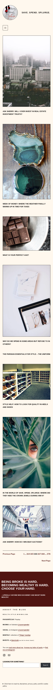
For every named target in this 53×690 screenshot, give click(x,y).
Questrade (15, 640)
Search (45, 665)
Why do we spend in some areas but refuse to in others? (26, 342)
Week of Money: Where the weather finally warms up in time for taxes (24, 205)
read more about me (16, 647)
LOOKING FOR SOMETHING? (13, 662)
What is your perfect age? (16, 255)
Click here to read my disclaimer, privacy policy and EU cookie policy (25, 685)
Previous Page (9, 554)
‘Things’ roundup (24, 635)
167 (39, 554)
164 (28, 554)
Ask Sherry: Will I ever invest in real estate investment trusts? (24, 112)
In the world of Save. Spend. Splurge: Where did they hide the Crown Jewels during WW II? (26, 494)
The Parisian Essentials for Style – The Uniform (26, 354)
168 (43, 554)
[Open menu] (5, 27)
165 (32, 554)
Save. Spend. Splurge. (36, 12)
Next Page (46, 561)
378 (48, 554)
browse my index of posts (33, 647)
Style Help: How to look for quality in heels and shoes (25, 405)
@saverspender (23, 625)
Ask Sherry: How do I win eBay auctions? (22, 542)
